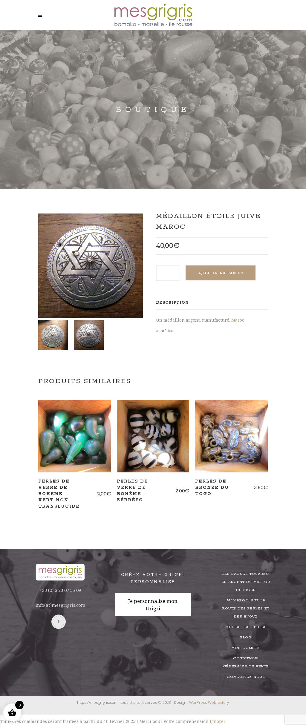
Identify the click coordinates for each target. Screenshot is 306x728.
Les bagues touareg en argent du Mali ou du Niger (245, 582)
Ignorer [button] (218, 721)
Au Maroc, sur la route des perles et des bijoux (246, 608)
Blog (246, 637)
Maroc (237, 320)
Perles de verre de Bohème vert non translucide (58, 494)
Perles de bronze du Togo (212, 488)
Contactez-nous (246, 677)
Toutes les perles (246, 627)
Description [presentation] (172, 302)
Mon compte (246, 648)
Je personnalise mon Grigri (153, 605)
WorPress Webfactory (209, 702)
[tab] (172, 302)
